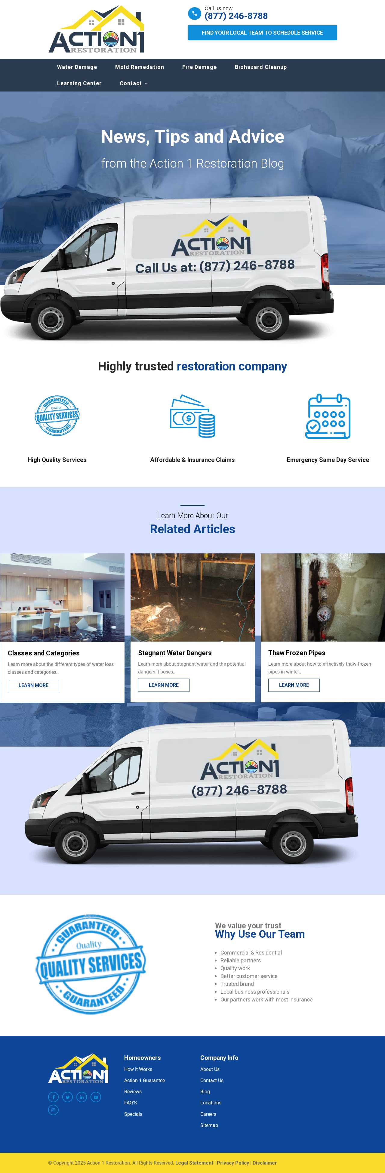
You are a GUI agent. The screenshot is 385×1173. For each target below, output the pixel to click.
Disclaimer (265, 1163)
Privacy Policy (233, 1163)
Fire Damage (199, 67)
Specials (133, 1114)
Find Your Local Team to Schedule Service (262, 32)
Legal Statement (194, 1163)
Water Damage (77, 67)
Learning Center (79, 83)
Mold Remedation (139, 67)
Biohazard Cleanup (261, 67)
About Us (210, 1069)
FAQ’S (130, 1102)
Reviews (133, 1091)
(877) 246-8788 (236, 16)
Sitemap (209, 1125)
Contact (131, 83)
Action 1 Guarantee (144, 1080)
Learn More (33, 685)
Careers (208, 1114)
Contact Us (211, 1080)
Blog (205, 1091)
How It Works (138, 1069)
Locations (210, 1102)
